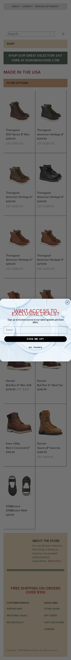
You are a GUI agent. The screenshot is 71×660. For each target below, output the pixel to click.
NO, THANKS (35, 348)
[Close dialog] (67, 302)
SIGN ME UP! (35, 339)
